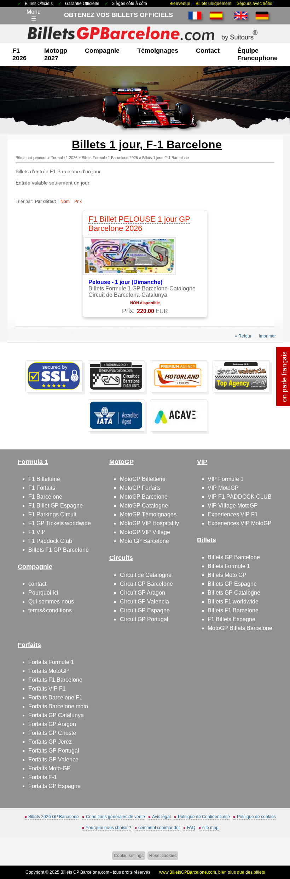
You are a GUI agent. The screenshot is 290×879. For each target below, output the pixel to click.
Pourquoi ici (43, 593)
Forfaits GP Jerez (50, 742)
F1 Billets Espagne (231, 619)
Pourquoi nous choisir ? (108, 827)
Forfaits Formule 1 (51, 662)
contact (208, 50)
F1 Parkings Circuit (52, 514)
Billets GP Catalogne (234, 593)
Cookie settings (129, 855)
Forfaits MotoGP (48, 671)
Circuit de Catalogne (146, 575)
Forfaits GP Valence (53, 759)
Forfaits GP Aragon (52, 724)
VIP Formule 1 (226, 479)
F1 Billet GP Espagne (55, 506)
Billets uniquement (213, 3)
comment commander (159, 827)
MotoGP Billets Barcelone (240, 628)
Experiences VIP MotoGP (240, 523)
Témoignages (157, 50)
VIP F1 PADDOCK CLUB (240, 497)
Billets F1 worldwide (233, 602)
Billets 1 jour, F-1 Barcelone (165, 157)
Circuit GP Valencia (144, 602)
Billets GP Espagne (232, 584)
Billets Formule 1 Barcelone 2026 (110, 157)
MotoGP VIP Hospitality (149, 523)
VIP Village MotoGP (233, 506)
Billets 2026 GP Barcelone (53, 816)
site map (210, 827)
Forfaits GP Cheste (52, 733)
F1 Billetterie (44, 479)
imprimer (267, 336)
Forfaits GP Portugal (53, 751)
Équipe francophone (257, 54)
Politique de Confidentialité (204, 816)
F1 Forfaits (41, 488)
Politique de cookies (256, 816)
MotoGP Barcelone (144, 497)
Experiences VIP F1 (233, 514)
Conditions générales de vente (115, 816)
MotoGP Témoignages (148, 514)
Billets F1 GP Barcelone (58, 550)
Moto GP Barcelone (144, 541)
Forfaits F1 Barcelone (55, 680)
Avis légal (161, 816)
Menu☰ (34, 15)
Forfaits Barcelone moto (58, 706)
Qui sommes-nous (51, 602)
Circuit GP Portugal (144, 619)
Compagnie (102, 50)
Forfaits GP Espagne (54, 786)
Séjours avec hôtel (254, 3)
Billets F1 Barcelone (233, 610)
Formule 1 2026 (64, 157)
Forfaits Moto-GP (49, 768)
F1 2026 (19, 54)
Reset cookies (162, 855)
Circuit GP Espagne (145, 610)
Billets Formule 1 (229, 566)
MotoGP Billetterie (143, 479)
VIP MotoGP (223, 488)
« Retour (243, 336)
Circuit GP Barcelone (146, 584)
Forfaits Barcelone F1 (55, 697)
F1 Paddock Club (50, 541)
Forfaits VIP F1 (47, 689)
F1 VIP (37, 532)
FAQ (191, 827)
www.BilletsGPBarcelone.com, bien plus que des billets (212, 872)
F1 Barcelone (45, 497)
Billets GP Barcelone (234, 557)
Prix (78, 201)
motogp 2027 (55, 54)
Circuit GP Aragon (142, 593)
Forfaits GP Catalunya (56, 715)
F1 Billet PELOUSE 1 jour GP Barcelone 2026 (139, 224)
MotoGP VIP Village (145, 532)
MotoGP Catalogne (144, 506)
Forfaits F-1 (42, 777)
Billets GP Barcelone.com (84, 872)
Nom (65, 201)
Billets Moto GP (227, 575)
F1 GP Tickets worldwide (59, 523)
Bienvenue (179, 3)
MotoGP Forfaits (140, 488)
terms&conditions (50, 610)
